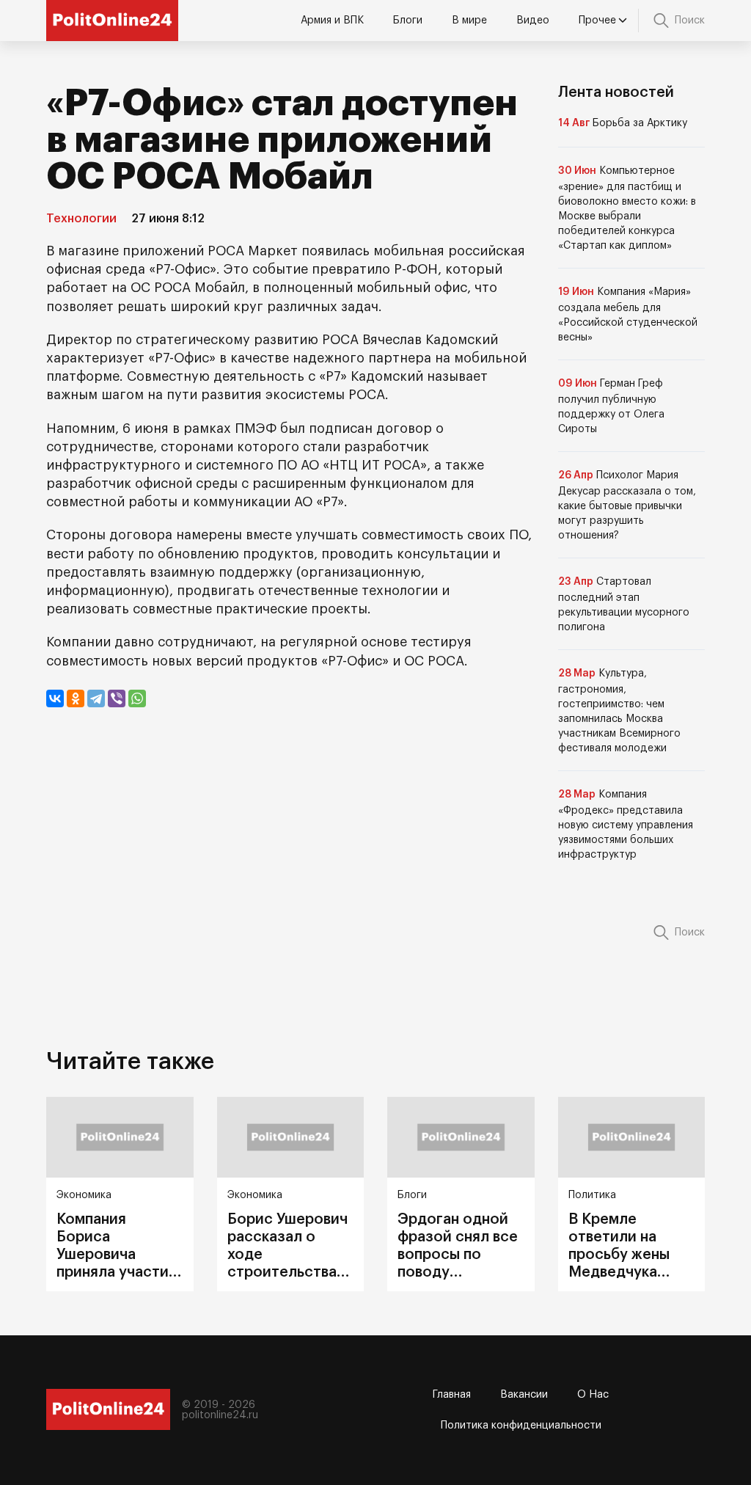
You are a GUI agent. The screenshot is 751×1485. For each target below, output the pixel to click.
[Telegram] (96, 698)
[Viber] (116, 698)
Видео (532, 20)
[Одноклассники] (75, 698)
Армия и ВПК (332, 20)
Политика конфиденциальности (521, 1425)
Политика (592, 1195)
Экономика (83, 1195)
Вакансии (524, 1395)
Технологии (81, 219)
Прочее (597, 20)
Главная (452, 1395)
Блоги (407, 20)
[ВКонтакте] (55, 698)
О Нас (593, 1395)
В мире (469, 20)
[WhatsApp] (137, 698)
